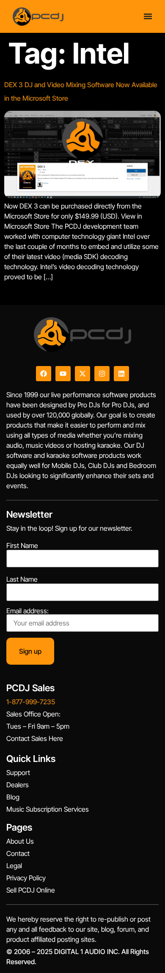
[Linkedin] (121, 373)
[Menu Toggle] (147, 16)
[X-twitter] (82, 373)
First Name (22, 545)
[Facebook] (43, 373)
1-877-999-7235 (30, 702)
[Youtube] (63, 373)
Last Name (22, 579)
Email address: (27, 611)
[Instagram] (102, 373)
